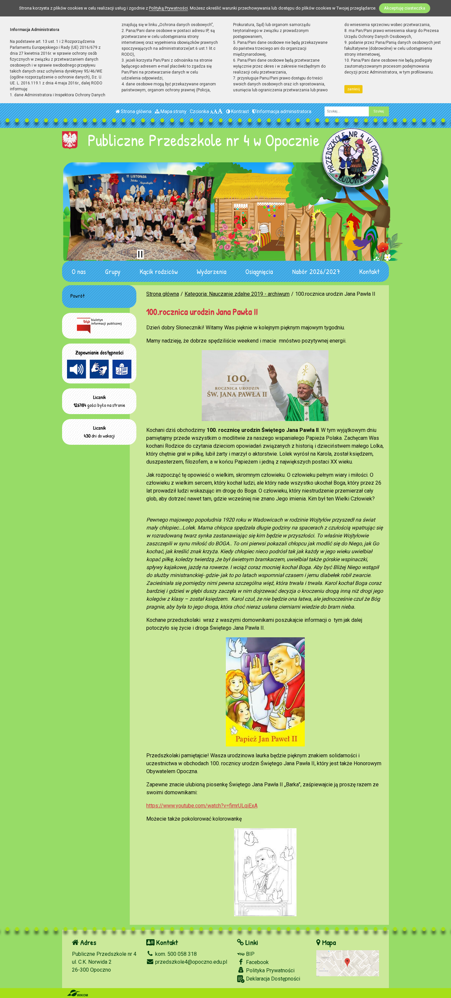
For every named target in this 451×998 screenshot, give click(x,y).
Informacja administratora (283, 111)
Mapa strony (173, 111)
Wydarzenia (211, 271)
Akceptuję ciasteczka (404, 8)
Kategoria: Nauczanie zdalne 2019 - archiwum (237, 294)
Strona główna (136, 111)
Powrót (77, 295)
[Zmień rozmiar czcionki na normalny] (211, 111)
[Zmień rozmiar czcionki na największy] (220, 111)
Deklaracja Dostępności (272, 979)
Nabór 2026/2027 (316, 271)
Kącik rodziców (159, 271)
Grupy (113, 271)
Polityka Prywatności (270, 970)
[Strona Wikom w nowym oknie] (77, 993)
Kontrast (239, 111)
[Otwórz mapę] (347, 962)
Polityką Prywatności (168, 8)
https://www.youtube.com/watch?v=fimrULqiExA (202, 805)
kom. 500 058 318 (175, 954)
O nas (79, 271)
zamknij (353, 89)
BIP (250, 954)
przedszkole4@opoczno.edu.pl (190, 962)
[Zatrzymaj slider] (140, 254)
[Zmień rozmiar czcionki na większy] (215, 111)
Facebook (257, 962)
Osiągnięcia (259, 271)
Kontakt (369, 271)
